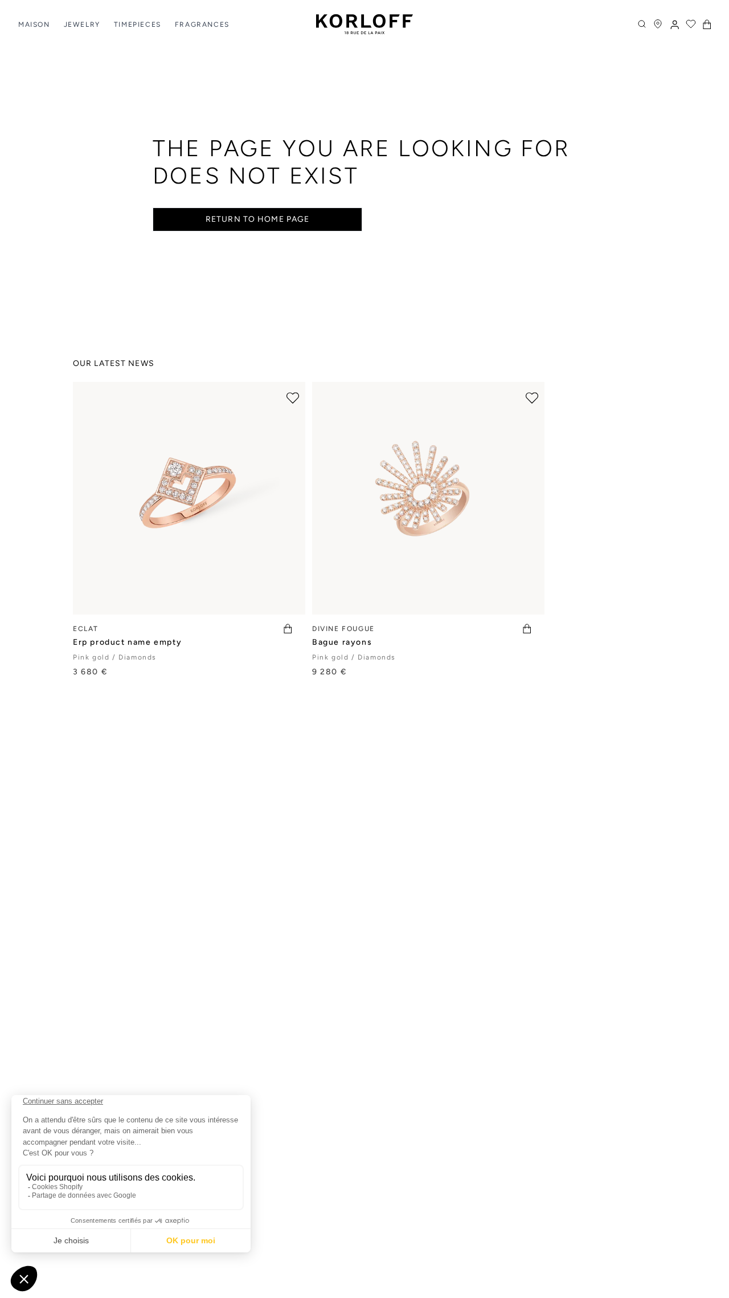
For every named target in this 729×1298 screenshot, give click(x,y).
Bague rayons (342, 642)
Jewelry (82, 25)
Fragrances (202, 25)
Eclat (86, 629)
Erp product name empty (127, 642)
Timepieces (137, 25)
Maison (34, 25)
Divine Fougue (343, 629)
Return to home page (257, 219)
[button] (707, 24)
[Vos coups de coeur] (691, 24)
